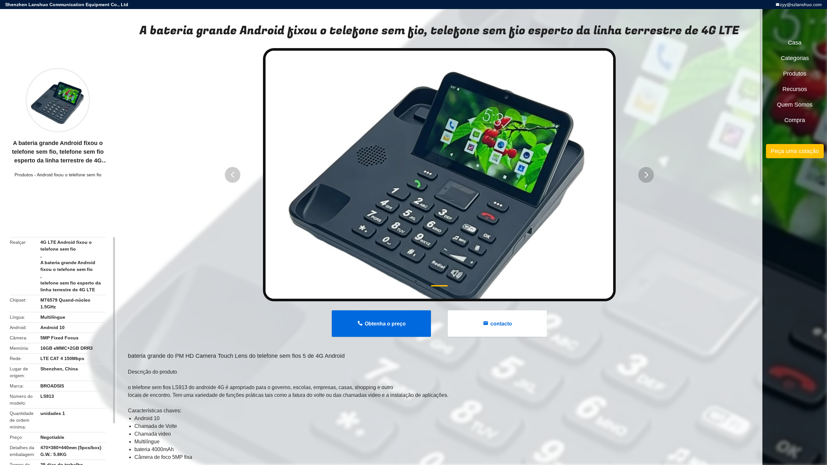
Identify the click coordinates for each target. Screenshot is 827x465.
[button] (232, 175)
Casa (794, 42)
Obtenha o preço (385, 323)
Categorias (795, 58)
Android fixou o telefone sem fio (69, 174)
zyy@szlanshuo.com (801, 4)
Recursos (794, 89)
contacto (501, 323)
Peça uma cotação (795, 151)
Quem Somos (794, 104)
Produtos (24, 174)
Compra (794, 120)
